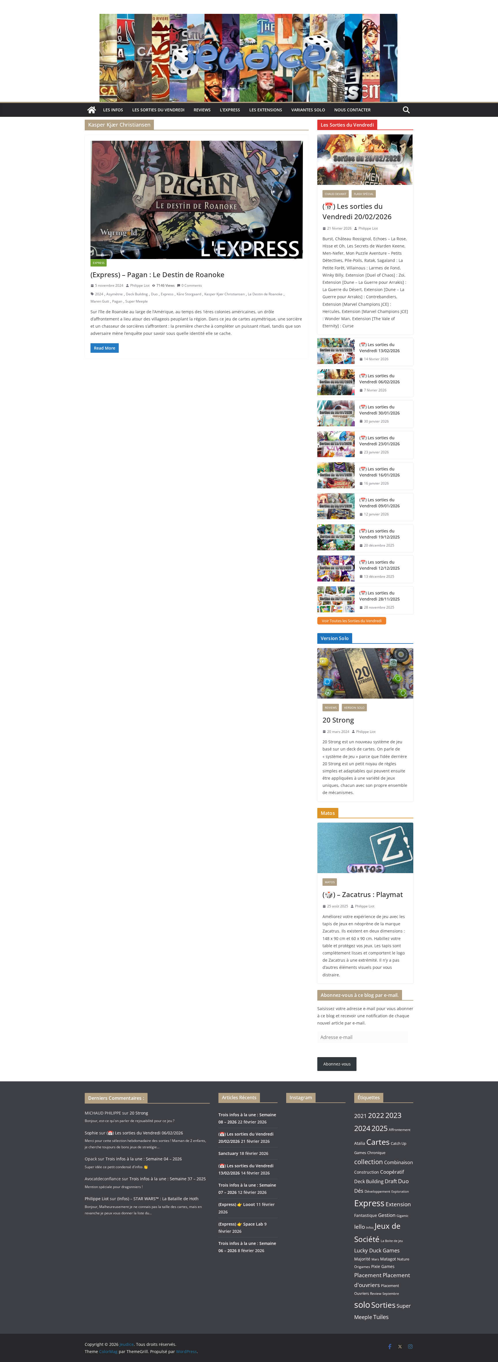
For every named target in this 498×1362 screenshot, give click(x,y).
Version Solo (354, 708)
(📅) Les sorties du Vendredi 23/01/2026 (379, 441)
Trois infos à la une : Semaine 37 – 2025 (167, 1178)
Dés (358, 1190)
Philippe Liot (140, 285)
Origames (362, 1266)
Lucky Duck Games (377, 1250)
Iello (359, 1226)
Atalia (359, 1143)
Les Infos (113, 109)
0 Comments (192, 285)
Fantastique (365, 1215)
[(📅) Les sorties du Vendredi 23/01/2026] (336, 445)
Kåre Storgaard (189, 294)
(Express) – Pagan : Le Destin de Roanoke (157, 274)
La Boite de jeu (392, 1241)
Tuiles (381, 1317)
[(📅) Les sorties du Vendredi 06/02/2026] (336, 383)
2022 (376, 1115)
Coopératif (392, 1171)
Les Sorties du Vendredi (158, 109)
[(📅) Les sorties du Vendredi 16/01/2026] (336, 476)
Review (375, 1293)
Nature (403, 1259)
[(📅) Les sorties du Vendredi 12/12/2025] (336, 569)
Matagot (388, 1259)
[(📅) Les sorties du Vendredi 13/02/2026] (336, 352)
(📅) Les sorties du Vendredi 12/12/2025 (379, 565)
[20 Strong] (365, 673)
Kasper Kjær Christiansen (224, 294)
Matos (330, 882)
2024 (99, 294)
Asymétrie (114, 294)
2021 (360, 1116)
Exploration (400, 1191)
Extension (398, 1204)
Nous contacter (352, 109)
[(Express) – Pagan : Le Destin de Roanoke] (196, 200)
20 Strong (338, 720)
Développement (377, 1191)
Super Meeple (136, 301)
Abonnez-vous (337, 1064)
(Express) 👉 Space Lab (240, 1224)
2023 (393, 1115)
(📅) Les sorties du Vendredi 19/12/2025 (379, 534)
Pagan (117, 301)
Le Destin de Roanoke (265, 294)
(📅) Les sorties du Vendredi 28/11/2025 (379, 596)
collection (368, 1161)
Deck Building (137, 294)
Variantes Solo (308, 109)
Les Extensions (265, 109)
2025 (379, 1128)
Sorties (383, 1305)
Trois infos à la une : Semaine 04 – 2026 (143, 1159)
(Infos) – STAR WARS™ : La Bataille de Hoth (158, 1198)
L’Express (230, 109)
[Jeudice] (249, 18)
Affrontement (399, 1129)
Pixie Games (383, 1266)
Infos (369, 1228)
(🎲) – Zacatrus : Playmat (362, 894)
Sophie (91, 1133)
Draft (391, 1181)
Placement (368, 1275)
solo (362, 1304)
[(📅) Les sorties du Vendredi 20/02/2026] (365, 159)
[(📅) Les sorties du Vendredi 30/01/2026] (336, 414)
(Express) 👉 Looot (236, 1204)
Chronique (376, 1152)
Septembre (390, 1294)
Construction (366, 1172)
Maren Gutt (99, 301)
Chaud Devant (335, 194)
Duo (154, 294)
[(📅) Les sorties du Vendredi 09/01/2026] (336, 507)
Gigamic (402, 1215)
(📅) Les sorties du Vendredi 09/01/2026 (379, 503)
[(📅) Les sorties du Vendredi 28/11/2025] (336, 600)
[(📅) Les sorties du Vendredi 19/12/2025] (336, 538)
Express (98, 263)
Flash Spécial (363, 194)
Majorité (362, 1259)
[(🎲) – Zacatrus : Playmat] (365, 848)
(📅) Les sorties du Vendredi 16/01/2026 (379, 472)
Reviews (202, 109)
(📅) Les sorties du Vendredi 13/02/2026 (379, 347)
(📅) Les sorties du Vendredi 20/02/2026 (357, 211)
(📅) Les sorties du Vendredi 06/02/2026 (379, 378)
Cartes (378, 1141)
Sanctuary (228, 1153)
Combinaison (398, 1162)
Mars (375, 1259)
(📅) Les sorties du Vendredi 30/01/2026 (379, 410)
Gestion (386, 1215)
